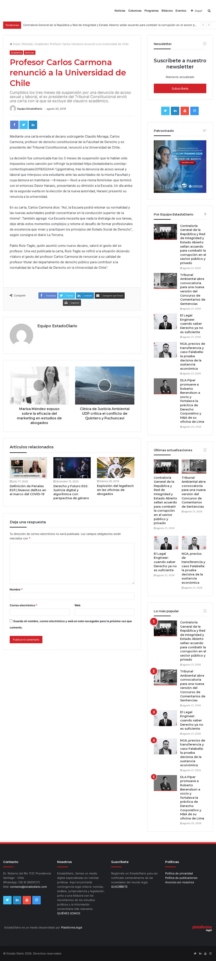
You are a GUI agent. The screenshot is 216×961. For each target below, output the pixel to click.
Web (77, 605)
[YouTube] (185, 111)
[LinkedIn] (33, 125)
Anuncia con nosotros (179, 882)
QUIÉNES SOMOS (68, 913)
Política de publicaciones (181, 877)
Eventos (181, 10)
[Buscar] (209, 10)
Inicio (16, 44)
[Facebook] (14, 125)
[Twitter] (23, 125)
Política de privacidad (179, 873)
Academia (41, 44)
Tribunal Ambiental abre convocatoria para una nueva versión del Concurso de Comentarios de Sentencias (192, 289)
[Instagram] (194, 111)
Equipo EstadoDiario (29, 108)
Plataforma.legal (71, 927)
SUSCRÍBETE (119, 886)
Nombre (16, 589)
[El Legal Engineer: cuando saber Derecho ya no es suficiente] (165, 321)
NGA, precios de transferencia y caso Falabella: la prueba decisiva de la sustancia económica (192, 356)
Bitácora (167, 10)
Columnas (135, 10)
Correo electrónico (23, 605)
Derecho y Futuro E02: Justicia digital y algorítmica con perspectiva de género (71, 492)
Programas (151, 10)
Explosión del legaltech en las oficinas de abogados (115, 490)
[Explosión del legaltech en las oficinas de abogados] (115, 467)
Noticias (120, 10)
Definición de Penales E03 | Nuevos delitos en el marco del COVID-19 (28, 490)
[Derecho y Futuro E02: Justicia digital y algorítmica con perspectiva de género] (72, 467)
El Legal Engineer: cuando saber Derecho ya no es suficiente (191, 324)
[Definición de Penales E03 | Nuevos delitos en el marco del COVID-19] (28, 467)
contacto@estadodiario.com (28, 886)
